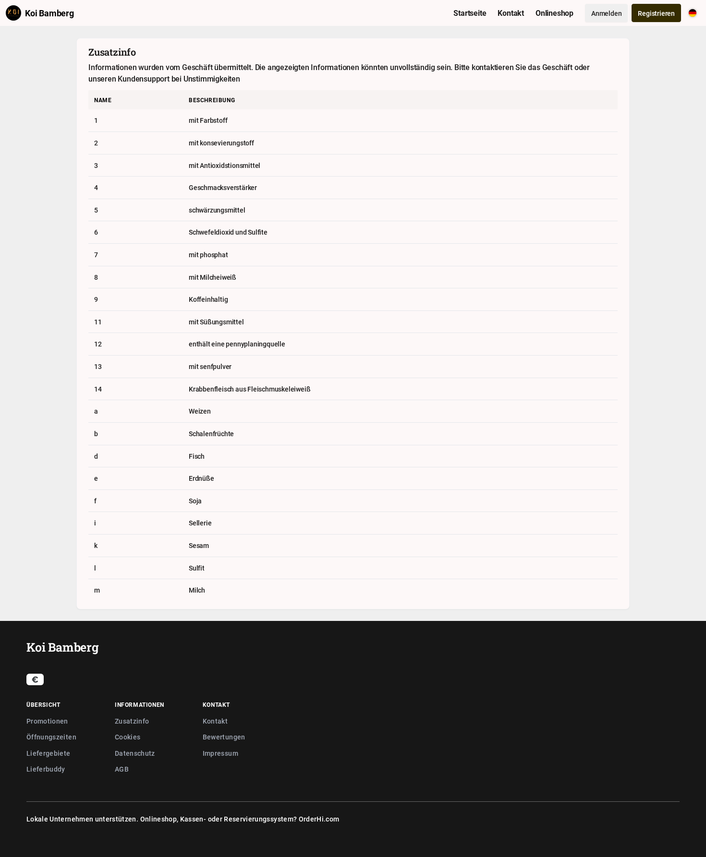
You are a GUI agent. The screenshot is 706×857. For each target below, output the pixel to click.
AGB (122, 769)
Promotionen (47, 721)
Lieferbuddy (45, 769)
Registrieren (656, 13)
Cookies (127, 736)
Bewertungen (224, 736)
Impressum (220, 753)
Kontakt (215, 721)
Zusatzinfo (132, 721)
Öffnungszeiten (51, 736)
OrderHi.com (319, 818)
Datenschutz (135, 753)
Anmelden (606, 13)
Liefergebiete (48, 753)
